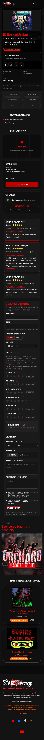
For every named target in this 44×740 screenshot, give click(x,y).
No (19, 338)
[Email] (10, 65)
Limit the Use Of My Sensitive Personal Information (22, 709)
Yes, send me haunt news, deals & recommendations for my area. (23, 502)
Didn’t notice (30, 376)
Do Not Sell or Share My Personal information (22, 707)
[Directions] (21, 65)
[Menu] (40, 4)
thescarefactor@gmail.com (22, 713)
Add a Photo (10, 450)
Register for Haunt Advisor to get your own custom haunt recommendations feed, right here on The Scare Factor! (23, 495)
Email (8, 322)
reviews (19, 693)
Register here (10, 363)
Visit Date (10, 342)
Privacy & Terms (8, 705)
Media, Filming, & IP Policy (33, 705)
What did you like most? (15, 460)
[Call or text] (16, 65)
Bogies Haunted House (22, 652)
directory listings (28, 693)
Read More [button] (11, 269)
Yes (11, 338)
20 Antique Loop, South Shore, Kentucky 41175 (20, 42)
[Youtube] (13, 721)
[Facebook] (5, 65)
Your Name (10, 313)
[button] (4, 554)
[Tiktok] (25, 721)
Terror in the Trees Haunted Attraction (22, 612)
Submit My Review (13, 508)
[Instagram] (31, 721)
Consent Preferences (19, 705)
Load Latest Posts (22, 206)
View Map (22, 147)
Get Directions (22, 185)
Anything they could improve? (17, 477)
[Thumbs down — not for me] (32, 105)
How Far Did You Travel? (15, 441)
